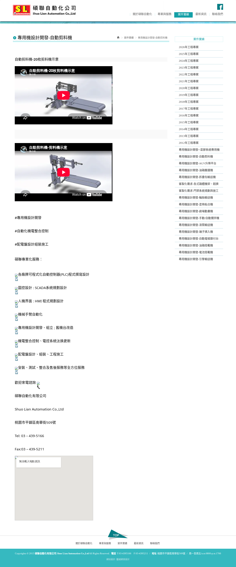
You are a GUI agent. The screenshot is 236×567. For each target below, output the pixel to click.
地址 (154, 553)
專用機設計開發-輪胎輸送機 (196, 197)
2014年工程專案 (189, 129)
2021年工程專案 (189, 81)
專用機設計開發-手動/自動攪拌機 (199, 218)
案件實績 (129, 37)
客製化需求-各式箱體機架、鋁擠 (198, 183)
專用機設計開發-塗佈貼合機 (196, 204)
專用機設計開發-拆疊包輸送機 (197, 177)
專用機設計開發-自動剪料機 (196, 156)
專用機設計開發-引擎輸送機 (196, 259)
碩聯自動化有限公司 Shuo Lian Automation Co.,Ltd (44, 10)
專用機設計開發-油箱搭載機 (196, 245)
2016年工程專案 (189, 115)
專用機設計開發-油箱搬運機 (196, 170)
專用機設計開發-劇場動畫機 (196, 211)
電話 (113, 553)
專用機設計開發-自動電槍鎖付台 (198, 238)
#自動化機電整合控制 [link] (31, 231)
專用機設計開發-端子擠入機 (196, 231)
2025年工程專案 (189, 53)
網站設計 (110, 559)
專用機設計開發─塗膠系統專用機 (199, 149)
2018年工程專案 (189, 101)
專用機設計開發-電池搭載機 (196, 252)
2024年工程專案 (189, 60)
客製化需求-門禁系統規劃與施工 (198, 190)
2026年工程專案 (189, 47)
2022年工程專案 (189, 74)
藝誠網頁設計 (123, 559)
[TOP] (118, 534)
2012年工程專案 (189, 142)
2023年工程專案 (189, 67)
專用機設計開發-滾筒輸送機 (196, 224)
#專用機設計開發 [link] (28, 217)
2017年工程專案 (189, 108)
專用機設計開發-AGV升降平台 (197, 163)
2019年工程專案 (189, 95)
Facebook (220, 7)
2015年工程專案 (189, 122)
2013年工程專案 (189, 136)
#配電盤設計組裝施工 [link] (31, 244)
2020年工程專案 (189, 88)
